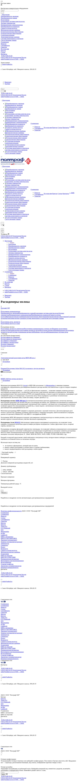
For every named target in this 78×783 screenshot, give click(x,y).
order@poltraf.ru (7, 64)
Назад (12, 242)
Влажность (4, 549)
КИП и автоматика (7, 537)
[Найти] (2, 12)
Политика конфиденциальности (11, 511)
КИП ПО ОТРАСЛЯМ (8, 557)
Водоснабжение (6, 562)
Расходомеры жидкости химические (12, 328)
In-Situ (3, 533)
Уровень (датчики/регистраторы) (11, 542)
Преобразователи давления (9, 313)
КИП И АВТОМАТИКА (9, 538)
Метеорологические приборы (15, 316)
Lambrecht (4, 535)
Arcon (25, 385)
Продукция (12, 244)
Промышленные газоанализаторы (20, 315)
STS (2, 530)
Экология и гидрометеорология (11, 566)
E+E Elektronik (5, 528)
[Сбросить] (2, 491)
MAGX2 (17, 422)
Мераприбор (5, 531)
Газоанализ (4, 545)
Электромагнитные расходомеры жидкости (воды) (23, 330)
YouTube (7, 84)
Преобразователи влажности (40, 315)
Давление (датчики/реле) (9, 540)
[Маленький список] (1, 349)
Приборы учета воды (40, 332)
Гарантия (4, 521)
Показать (4, 493)
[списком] (3, 347)
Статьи (3, 518)
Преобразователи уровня (26, 313)
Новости (3, 516)
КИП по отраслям (6, 555)
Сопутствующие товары (56, 318)
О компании (12, 275)
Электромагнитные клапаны (16, 318)
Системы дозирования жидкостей (23, 332)
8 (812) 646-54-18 (6, 56)
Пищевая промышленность (9, 567)
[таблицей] (4, 347)
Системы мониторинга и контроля (36, 318)
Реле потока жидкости (47, 330)
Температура (5, 543)
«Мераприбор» (50, 385)
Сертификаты (5, 519)
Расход (3, 547)
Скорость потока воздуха (9, 550)
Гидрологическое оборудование (58, 316)
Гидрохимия (5, 554)
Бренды (3, 523)
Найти (3, 774)
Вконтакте (8, 82)
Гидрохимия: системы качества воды (46, 313)
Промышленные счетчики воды (57, 332)
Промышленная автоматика (10, 559)
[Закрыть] (1, 753)
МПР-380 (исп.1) (21, 401)
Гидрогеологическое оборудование (36, 316)
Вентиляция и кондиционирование (12, 561)
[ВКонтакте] (2, 602)
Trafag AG (4, 526)
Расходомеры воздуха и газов (10, 323)
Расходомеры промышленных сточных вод (38, 328)
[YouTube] (4, 602)
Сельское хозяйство (7, 564)
